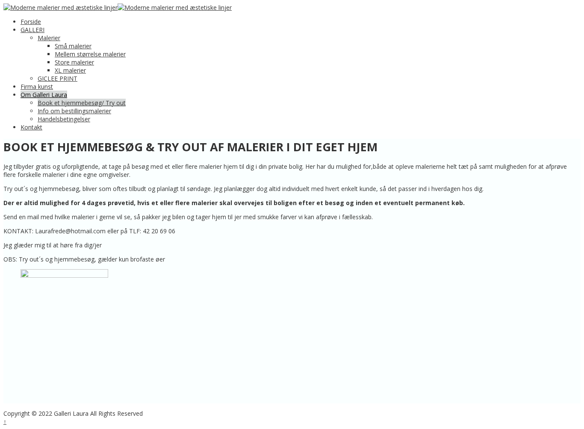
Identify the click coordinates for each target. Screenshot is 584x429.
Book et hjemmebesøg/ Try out (82, 103)
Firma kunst (37, 86)
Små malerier (73, 46)
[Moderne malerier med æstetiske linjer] (60, 7)
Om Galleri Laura (44, 95)
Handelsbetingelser (64, 119)
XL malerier (70, 70)
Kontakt (31, 127)
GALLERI (32, 30)
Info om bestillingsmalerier (74, 111)
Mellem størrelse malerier (90, 54)
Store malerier (74, 62)
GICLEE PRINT (57, 78)
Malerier (49, 38)
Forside (31, 22)
